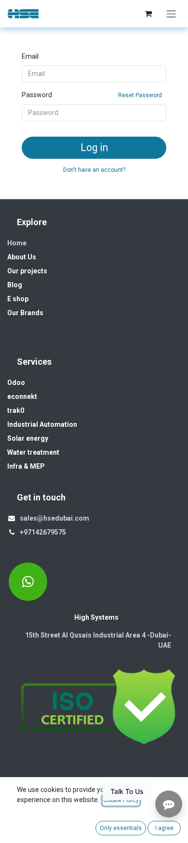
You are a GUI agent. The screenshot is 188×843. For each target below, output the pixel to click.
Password (92, 95)
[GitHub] (28, 581)
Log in (94, 147)
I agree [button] (164, 828)
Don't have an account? (94, 169)
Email (30, 56)
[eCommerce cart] (148, 13)
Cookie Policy (121, 800)
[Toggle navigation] (171, 14)
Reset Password (140, 95)
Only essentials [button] (121, 828)
